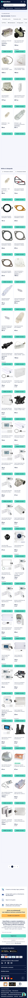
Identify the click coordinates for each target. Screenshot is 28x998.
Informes (16, 996)
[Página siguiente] (17, 867)
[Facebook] (5, 963)
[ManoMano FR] (2, 978)
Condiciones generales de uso (14, 994)
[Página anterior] (10, 867)
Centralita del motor (6, 13)
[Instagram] (8, 963)
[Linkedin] (2, 963)
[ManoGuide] (24, 995)
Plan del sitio (15, 990)
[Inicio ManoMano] (10, 1)
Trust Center (4, 994)
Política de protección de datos (17, 992)
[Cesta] (24, 1)
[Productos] (2, 5)
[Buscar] (4, 5)
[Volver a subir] (22, 978)
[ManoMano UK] (8, 978)
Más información (18, 943)
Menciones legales (5, 992)
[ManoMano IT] (5, 978)
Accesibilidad (22, 996)
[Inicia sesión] (21, 1)
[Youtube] (11, 963)
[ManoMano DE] (11, 978)
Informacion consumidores (7, 996)
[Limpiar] (24, 5)
